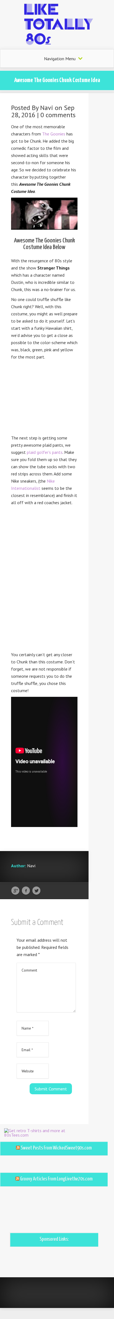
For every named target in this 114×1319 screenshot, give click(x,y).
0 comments (58, 115)
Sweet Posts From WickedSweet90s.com (56, 1148)
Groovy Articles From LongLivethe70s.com (56, 1179)
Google (15, 890)
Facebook (26, 890)
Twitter (36, 890)
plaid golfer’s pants (45, 452)
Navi (46, 107)
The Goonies (53, 134)
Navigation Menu (60, 58)
